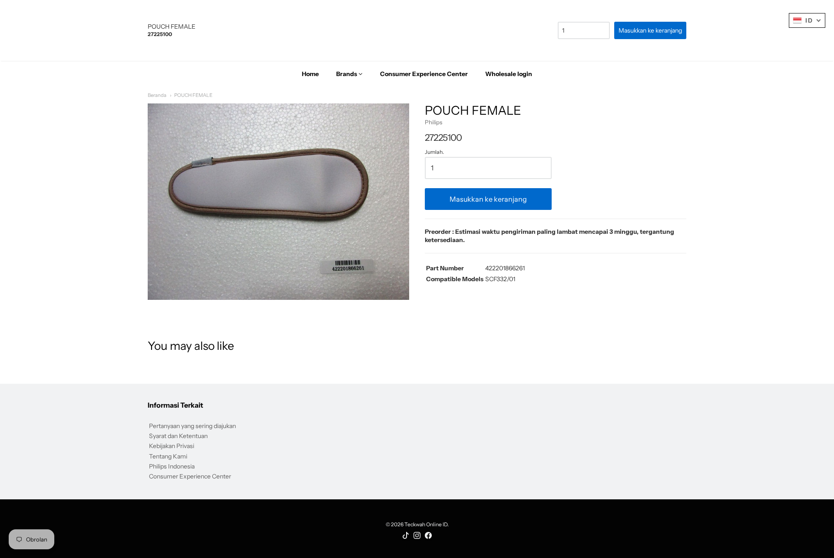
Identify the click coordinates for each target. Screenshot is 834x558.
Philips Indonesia (172, 466)
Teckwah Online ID (425, 524)
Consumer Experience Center (190, 476)
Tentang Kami (168, 456)
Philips (433, 122)
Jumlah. (434, 152)
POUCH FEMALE (193, 95)
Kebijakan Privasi (171, 446)
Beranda (157, 95)
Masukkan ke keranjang (488, 199)
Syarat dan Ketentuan (178, 436)
